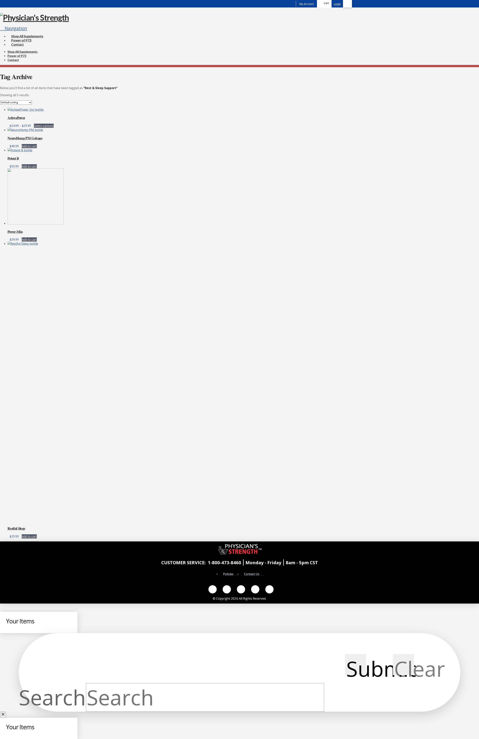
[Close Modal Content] (3, 715)
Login (337, 4)
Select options (44, 126)
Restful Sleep (16, 528)
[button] (324, 3)
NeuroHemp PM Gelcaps (24, 138)
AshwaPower (16, 117)
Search (52, 697)
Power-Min (14, 231)
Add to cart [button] (29, 146)
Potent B (13, 158)
